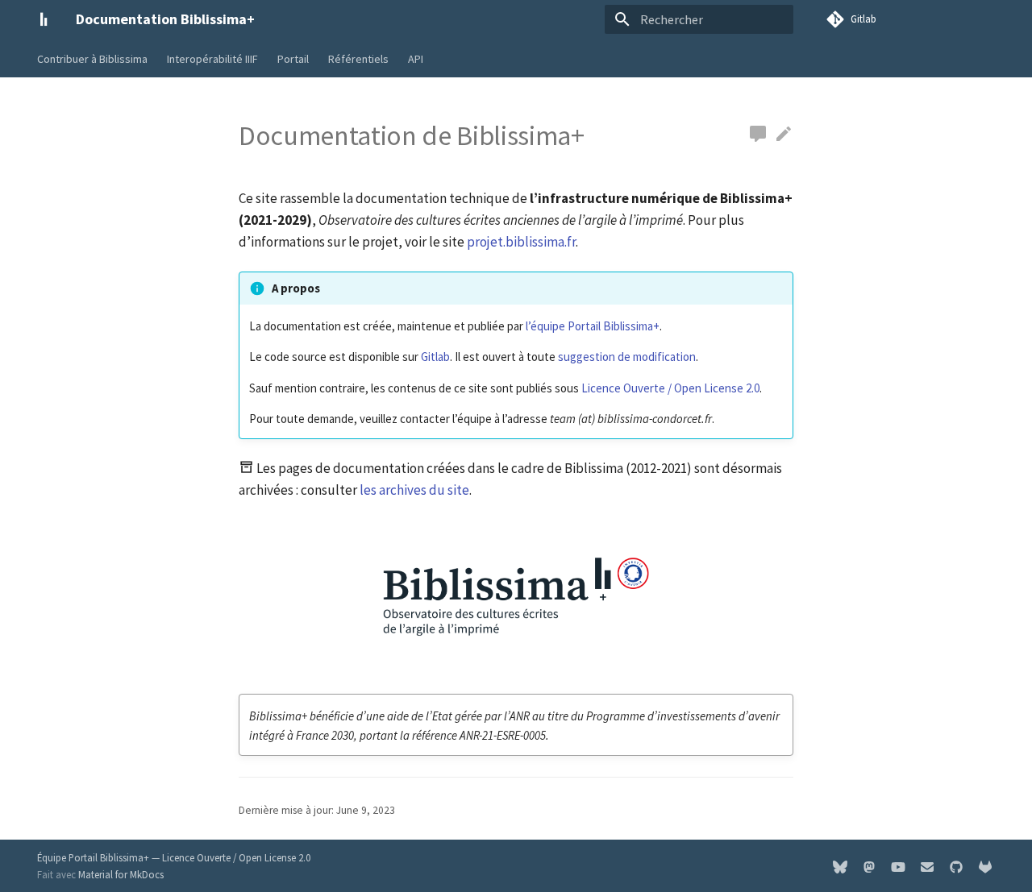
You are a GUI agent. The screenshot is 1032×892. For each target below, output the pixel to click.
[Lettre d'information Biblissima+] (927, 865)
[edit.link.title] (783, 135)
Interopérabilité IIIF (212, 59)
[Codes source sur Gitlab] (985, 865)
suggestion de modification (627, 356)
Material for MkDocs (121, 874)
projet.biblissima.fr (521, 242)
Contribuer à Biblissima (92, 59)
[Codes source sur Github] (956, 865)
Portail (293, 59)
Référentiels (358, 59)
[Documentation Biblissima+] (43, 19)
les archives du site (414, 490)
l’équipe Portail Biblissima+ (593, 326)
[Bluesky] (840, 865)
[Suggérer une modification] (758, 135)
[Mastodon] (869, 865)
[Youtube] (898, 865)
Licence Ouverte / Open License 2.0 (670, 388)
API (415, 59)
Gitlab (435, 356)
